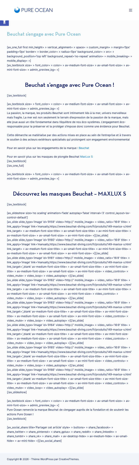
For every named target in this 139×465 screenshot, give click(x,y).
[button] (4, 21)
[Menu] (130, 10)
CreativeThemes (69, 459)
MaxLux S (86, 156)
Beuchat (84, 148)
